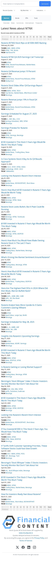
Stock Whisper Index (16, 471)
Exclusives (13, 391)
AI (9, 327)
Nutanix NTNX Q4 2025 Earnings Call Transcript (22, 57)
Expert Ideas (9, 315)
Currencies (19, 23)
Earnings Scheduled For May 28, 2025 (17, 322)
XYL (6, 471)
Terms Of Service (25, 541)
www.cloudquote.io (26, 533)
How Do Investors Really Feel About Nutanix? (21, 494)
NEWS (13, 48)
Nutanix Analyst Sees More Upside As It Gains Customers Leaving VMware (21, 306)
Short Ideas (30, 183)
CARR (22, 296)
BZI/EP (17, 343)
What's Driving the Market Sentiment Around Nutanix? (25, 257)
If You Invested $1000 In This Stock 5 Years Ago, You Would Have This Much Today (24, 430)
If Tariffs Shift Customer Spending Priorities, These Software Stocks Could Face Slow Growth (24, 447)
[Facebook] (23, 547)
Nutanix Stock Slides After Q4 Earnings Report (21, 85)
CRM (15, 329)
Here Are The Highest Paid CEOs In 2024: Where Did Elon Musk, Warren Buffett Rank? (24, 289)
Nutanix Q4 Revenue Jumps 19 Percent (18, 71)
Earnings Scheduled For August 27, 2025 (19, 113)
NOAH (7, 329)
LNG (12, 389)
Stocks (17, 18)
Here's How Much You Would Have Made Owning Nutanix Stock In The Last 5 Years (22, 241)
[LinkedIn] (28, 547)
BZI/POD (20, 234)
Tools (35, 18)
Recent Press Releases (17, 65)
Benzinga (9, 95)
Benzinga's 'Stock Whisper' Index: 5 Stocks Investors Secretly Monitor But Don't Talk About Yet (24, 382)
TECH (18, 91)
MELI (16, 389)
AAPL (8, 296)
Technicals (21, 217)
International (29, 23)
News (12, 23)
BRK (17, 296)
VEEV (21, 121)
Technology (9, 169)
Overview (6, 23)
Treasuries (39, 23)
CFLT (8, 454)
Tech (17, 456)
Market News (30, 65)
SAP (6, 456)
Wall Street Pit (10, 52)
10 (41, 37)
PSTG (22, 454)
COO (18, 119)
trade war (21, 391)
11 (45, 37)
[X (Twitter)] (17, 547)
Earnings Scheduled (12, 121)
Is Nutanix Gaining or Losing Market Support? (21, 367)
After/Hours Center (30, 93)
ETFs (26, 18)
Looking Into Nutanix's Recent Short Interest (21, 175)
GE (11, 298)
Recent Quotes (7, 10)
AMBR (13, 327)
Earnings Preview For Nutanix (14, 128)
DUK (8, 389)
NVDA (23, 167)
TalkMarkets (10, 171)
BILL (14, 119)
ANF (10, 119)
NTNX (18, 48)
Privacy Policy (39, 538)
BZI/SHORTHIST (20, 183)
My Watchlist (24, 10)
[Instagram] (34, 547)
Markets (6, 18)
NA (12, 329)
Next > (49, 38)
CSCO (9, 167)
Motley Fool (10, 67)
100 (11, 50)
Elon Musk (16, 298)
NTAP (14, 167)
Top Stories (9, 93)
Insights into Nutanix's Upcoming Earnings (20, 336)
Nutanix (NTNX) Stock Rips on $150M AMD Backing (23, 43)
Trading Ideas (20, 152)
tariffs (7, 391)
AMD (8, 48)
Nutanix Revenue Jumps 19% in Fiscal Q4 (19, 99)
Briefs (25, 315)
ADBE (13, 296)
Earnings (13, 135)
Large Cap (18, 315)
